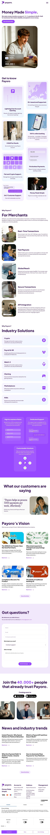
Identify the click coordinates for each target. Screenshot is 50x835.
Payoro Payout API (18, 787)
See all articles (25, 596)
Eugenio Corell (42, 787)
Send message (24, 664)
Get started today (8, 21)
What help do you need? (10, 641)
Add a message (8, 649)
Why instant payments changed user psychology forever (35, 547)
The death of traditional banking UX (34, 580)
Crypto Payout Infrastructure (17, 794)
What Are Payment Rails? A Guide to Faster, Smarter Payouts (11, 755)
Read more (4, 557)
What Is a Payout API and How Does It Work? (36, 736)
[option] (14, 710)
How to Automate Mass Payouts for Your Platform (35, 755)
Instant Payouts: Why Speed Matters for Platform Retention (13, 736)
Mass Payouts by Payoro (18, 790)
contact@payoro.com (26, 619)
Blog (15, 797)
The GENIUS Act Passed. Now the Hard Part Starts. (12, 547)
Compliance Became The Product (11, 580)
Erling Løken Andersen (41, 790)
